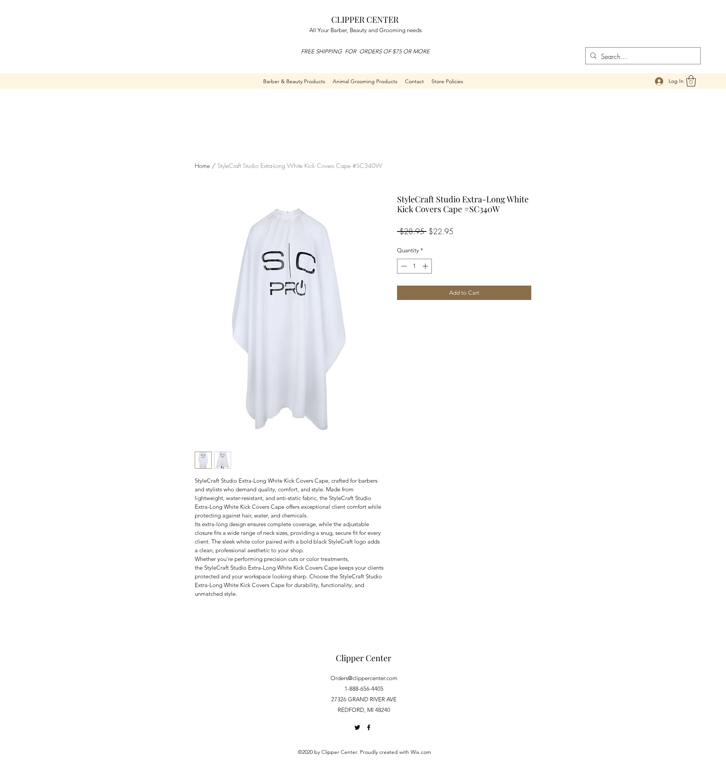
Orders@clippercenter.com (363, 678)
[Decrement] (403, 266)
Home (202, 166)
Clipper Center (363, 657)
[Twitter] (357, 727)
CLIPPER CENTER (365, 19)
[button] (365, 81)
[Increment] (426, 266)
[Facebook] (368, 727)
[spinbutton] (414, 266)
